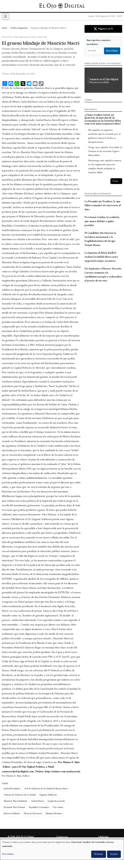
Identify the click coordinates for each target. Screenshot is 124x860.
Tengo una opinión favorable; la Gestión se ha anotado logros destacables (105, 151)
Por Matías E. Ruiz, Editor (15, 776)
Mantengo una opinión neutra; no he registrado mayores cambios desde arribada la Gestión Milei (104, 166)
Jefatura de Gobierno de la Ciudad (20, 795)
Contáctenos (62, 837)
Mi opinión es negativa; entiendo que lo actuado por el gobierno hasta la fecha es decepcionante (104, 136)
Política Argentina (19, 28)
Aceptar (114, 854)
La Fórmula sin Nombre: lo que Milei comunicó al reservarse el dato (103, 205)
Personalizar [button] (8, 854)
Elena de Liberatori (33, 814)
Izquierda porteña (56, 801)
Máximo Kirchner (54, 814)
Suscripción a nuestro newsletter (98, 42)
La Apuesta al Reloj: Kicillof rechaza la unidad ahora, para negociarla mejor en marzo (101, 257)
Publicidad (103, 837)
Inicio (4, 28)
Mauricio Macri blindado (15, 801)
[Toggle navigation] (5, 16)
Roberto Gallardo (12, 814)
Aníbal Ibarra (37, 801)
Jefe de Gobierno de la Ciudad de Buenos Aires (46, 789)
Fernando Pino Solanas (14, 807)
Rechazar (98, 854)
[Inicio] (62, 5)
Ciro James (58, 807)
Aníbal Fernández (12, 789)
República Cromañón (39, 807)
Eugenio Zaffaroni (48, 795)
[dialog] (62, 849)
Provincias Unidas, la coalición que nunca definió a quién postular (102, 221)
